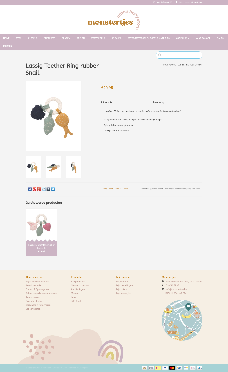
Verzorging (98, 38)
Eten (19, 38)
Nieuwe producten (80, 285)
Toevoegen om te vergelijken (177, 189)
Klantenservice (33, 297)
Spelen (81, 38)
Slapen (66, 38)
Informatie (106, 102)
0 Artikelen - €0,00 (164, 2)
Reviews (158, 102)
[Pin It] (39, 189)
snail (111, 189)
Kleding (32, 38)
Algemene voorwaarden (37, 281)
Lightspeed (83, 368)
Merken (7, 46)
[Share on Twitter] (53, 189)
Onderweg (49, 38)
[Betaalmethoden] (144, 368)
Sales (220, 38)
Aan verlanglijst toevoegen (151, 189)
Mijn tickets (121, 289)
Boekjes (116, 38)
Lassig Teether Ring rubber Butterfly (41, 246)
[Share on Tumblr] (48, 189)
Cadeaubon (182, 38)
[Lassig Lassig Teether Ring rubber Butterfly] (41, 225)
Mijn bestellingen (124, 285)
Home (6, 38)
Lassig (104, 189)
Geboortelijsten (33, 309)
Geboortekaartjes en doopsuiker (41, 293)
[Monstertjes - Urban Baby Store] (114, 19)
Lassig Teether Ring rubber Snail (186, 65)
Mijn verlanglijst (123, 293)
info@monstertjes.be (176, 289)
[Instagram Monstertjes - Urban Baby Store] (38, 2)
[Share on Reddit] (44, 189)
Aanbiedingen (78, 289)
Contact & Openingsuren (37, 289)
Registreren (122, 281)
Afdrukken (195, 189)
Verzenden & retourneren (38, 305)
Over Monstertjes (34, 301)
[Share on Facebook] (30, 189)
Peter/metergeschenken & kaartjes (148, 38)
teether (118, 189)
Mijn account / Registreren (190, 2)
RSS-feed (76, 301)
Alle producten (78, 281)
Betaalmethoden (34, 285)
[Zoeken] (160, 55)
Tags (73, 297)
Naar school (203, 38)
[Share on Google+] (34, 189)
